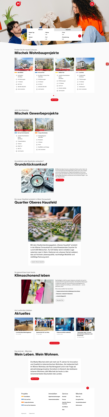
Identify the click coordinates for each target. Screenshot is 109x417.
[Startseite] (18, 4)
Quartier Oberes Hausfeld (38, 261)
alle (63, 39)
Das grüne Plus (60, 300)
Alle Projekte (54, 99)
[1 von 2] (53, 95)
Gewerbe (68, 29)
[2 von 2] (55, 95)
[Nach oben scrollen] (87, 388)
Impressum (23, 413)
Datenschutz (32, 413)
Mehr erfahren (60, 180)
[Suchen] (79, 36)
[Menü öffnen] (92, 4)
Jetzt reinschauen (54, 343)
